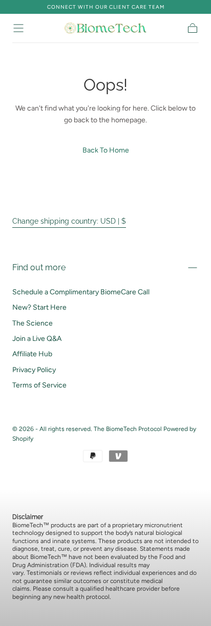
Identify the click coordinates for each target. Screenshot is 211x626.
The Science (32, 323)
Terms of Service (39, 385)
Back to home (105, 150)
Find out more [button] (39, 267)
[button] (18, 28)
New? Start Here (39, 307)
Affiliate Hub (32, 354)
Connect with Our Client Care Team (105, 7)
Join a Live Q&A (36, 338)
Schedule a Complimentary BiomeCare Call (81, 292)
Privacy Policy (34, 369)
